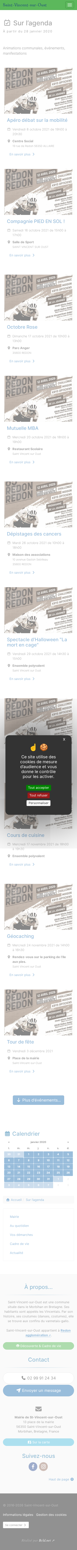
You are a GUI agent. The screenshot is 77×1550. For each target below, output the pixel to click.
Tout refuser (38, 795)
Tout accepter (38, 788)
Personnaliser (39, 803)
